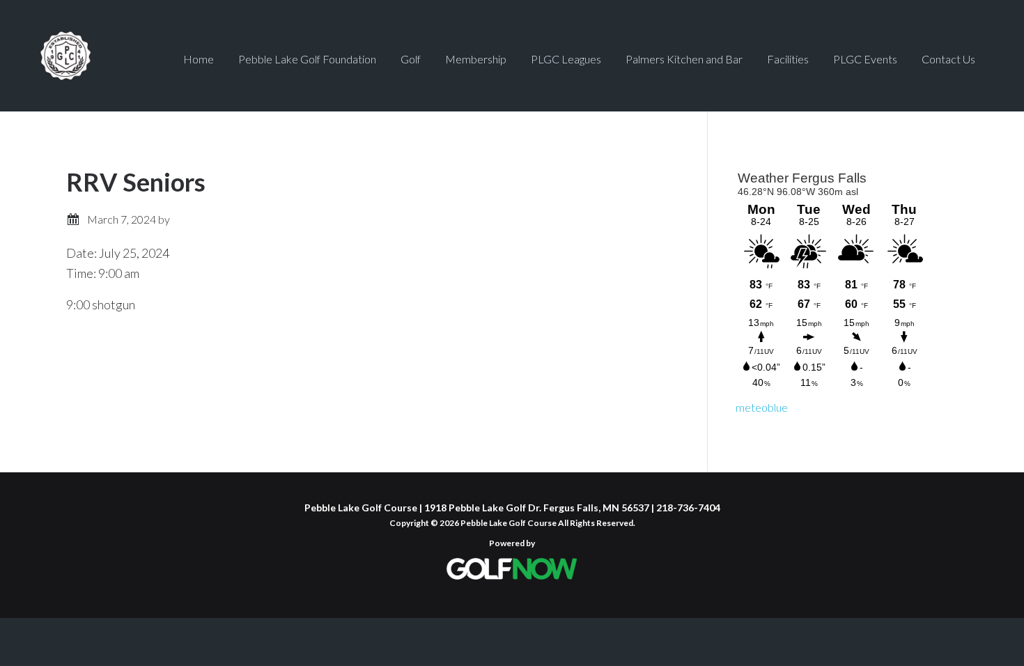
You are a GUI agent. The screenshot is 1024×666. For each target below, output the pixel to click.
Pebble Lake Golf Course (100, 56)
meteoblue (762, 407)
